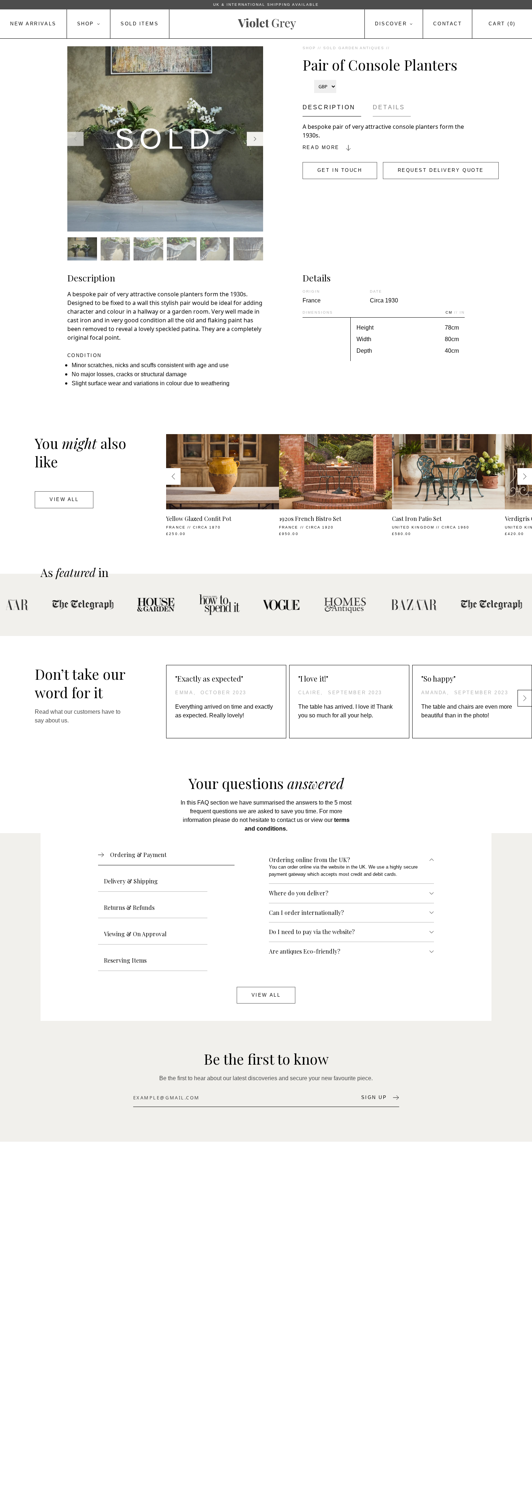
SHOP (309, 48)
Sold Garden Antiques (353, 48)
